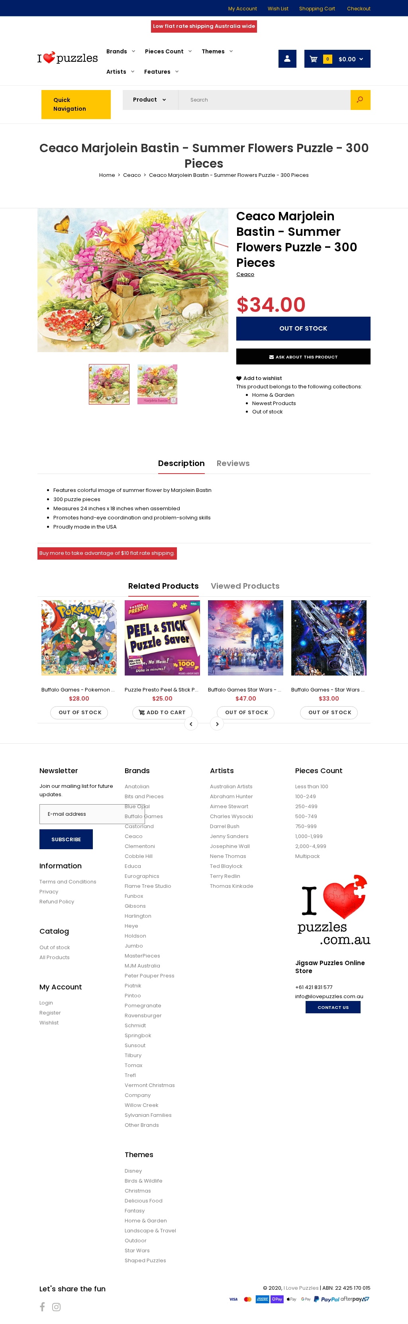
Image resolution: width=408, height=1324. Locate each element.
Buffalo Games (144, 816)
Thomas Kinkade (231, 886)
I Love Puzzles (301, 1288)
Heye (131, 926)
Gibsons (135, 906)
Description (181, 463)
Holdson (135, 936)
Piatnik (133, 985)
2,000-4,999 (310, 846)
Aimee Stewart (229, 806)
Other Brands (142, 1125)
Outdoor (136, 1240)
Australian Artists (231, 786)
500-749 (306, 816)
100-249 (305, 796)
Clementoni (140, 846)
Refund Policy (56, 901)
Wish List (278, 8)
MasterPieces (142, 956)
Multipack (307, 856)
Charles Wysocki (231, 816)
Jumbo (134, 946)
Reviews (233, 463)
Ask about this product (307, 357)
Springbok (138, 1035)
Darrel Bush (224, 826)
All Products (54, 957)
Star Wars (137, 1250)
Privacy (48, 891)
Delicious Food (144, 1201)
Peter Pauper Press (150, 975)
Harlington (138, 916)
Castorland (139, 826)
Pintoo (133, 995)
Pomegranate (143, 1005)
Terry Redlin (225, 876)
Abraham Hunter (231, 796)
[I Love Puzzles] (67, 62)
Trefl (130, 1075)
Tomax (133, 1065)
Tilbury (133, 1055)
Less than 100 (311, 786)
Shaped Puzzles (145, 1260)
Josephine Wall (230, 846)
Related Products (163, 585)
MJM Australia (142, 965)
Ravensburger (143, 1015)
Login (46, 1003)
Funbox (134, 896)
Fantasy (135, 1210)
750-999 (306, 826)
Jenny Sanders (229, 836)
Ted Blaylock (226, 866)
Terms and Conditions (67, 881)
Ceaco (245, 274)
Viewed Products (245, 585)
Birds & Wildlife (144, 1181)
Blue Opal (137, 806)
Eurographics (142, 876)
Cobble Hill (139, 856)
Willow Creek (142, 1105)
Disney (133, 1171)
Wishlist (49, 1022)
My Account (242, 8)
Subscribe (66, 839)
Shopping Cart (317, 8)
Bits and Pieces (144, 796)
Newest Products (274, 403)
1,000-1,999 (309, 836)
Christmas (138, 1191)
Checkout (359, 8)
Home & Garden (273, 395)
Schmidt (135, 1025)
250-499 (306, 806)
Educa (133, 866)
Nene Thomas (228, 856)
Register (50, 1013)
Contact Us (333, 1007)
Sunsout (135, 1045)
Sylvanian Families (148, 1115)
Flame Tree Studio (148, 886)
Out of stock (267, 411)
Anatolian (137, 786)
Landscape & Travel (150, 1230)
